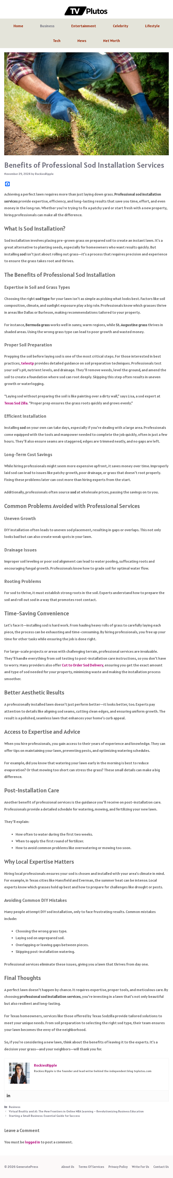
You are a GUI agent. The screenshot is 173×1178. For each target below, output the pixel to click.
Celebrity (120, 25)
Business (47, 25)
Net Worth (111, 40)
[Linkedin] (8, 1096)
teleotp (27, 363)
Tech (57, 40)
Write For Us (140, 1167)
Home (18, 25)
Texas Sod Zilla (15, 403)
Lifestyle (152, 25)
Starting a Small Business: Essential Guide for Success (44, 1116)
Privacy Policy (118, 1167)
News (81, 40)
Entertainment (83, 25)
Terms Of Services (91, 1167)
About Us (67, 1167)
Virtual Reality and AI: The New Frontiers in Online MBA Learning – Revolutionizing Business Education (76, 1111)
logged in (32, 1142)
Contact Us (161, 1167)
